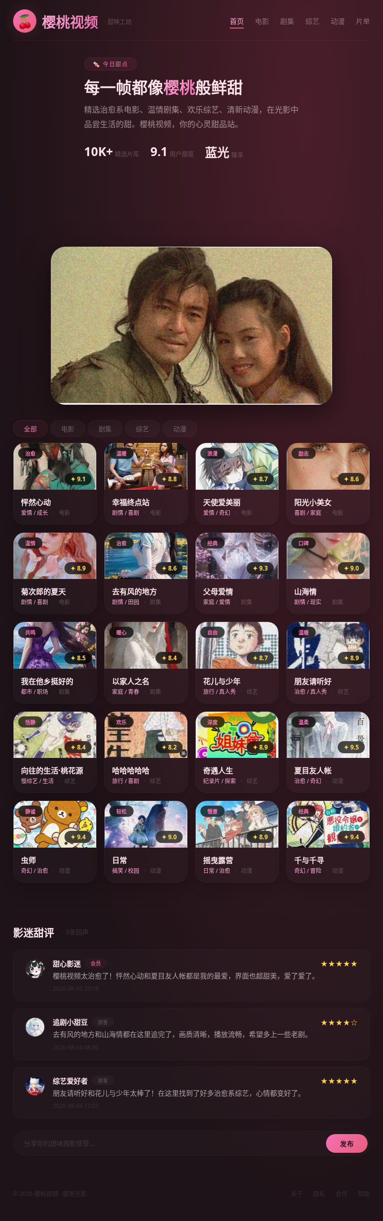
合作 (341, 1193)
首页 (237, 21)
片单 (363, 21)
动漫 (338, 21)
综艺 (312, 21)
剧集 (287, 21)
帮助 (364, 1193)
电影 (262, 21)
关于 (297, 1193)
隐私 (319, 1193)
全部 (30, 428)
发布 (347, 1143)
